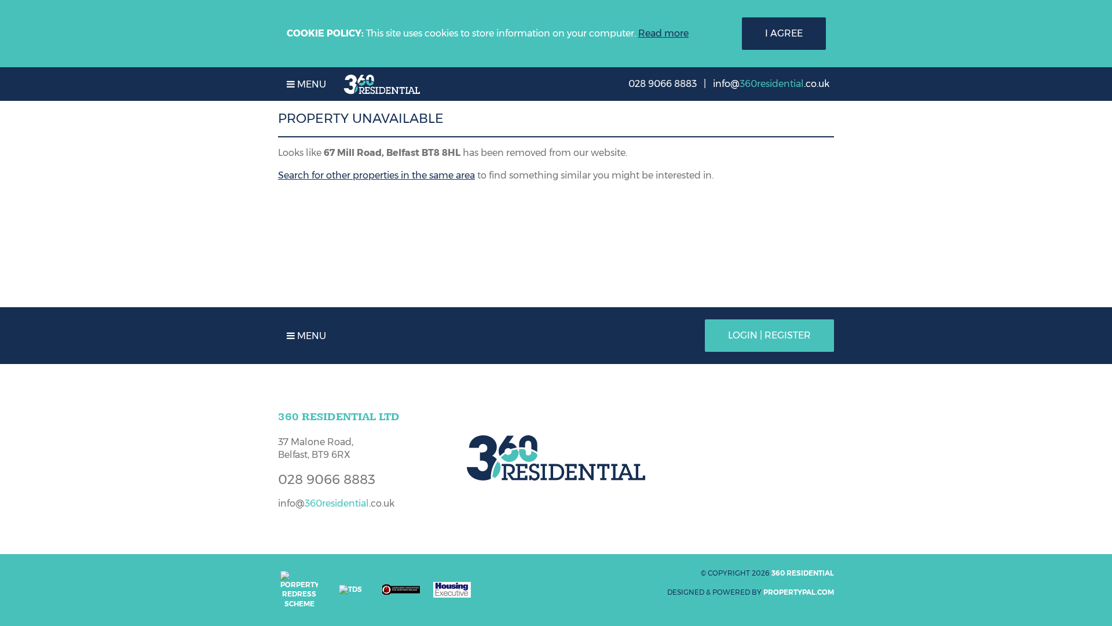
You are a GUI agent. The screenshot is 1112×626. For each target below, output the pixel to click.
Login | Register (769, 335)
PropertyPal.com (798, 592)
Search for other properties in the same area (376, 175)
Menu (310, 84)
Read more (663, 33)
